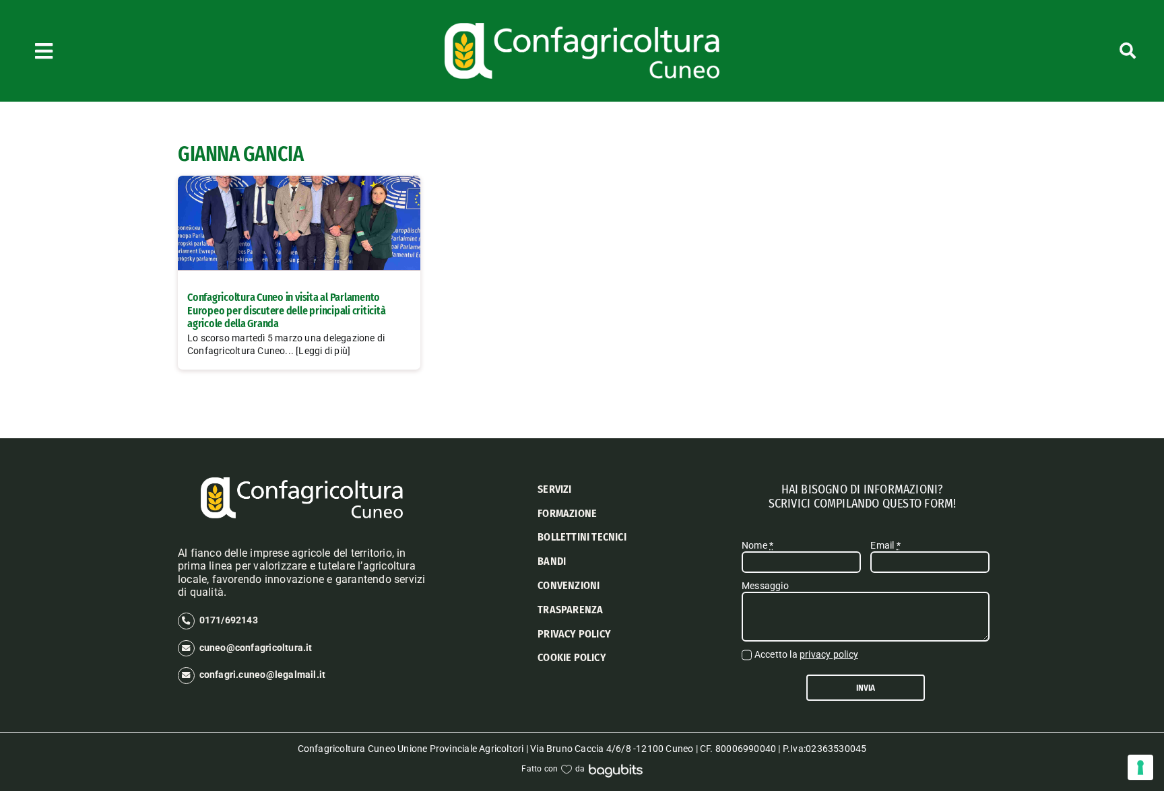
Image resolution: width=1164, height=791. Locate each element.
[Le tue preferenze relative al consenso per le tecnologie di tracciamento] (1140, 767)
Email (885, 545)
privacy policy (829, 654)
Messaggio (765, 585)
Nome (757, 545)
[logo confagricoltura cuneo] (582, 27)
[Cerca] (1045, 51)
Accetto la (806, 654)
